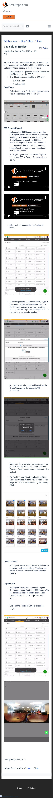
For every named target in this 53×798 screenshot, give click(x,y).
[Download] (21, 409)
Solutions (32, 788)
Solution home (11, 41)
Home (19, 788)
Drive (39, 41)
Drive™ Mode (27, 41)
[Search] (22, 26)
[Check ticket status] (27, 26)
